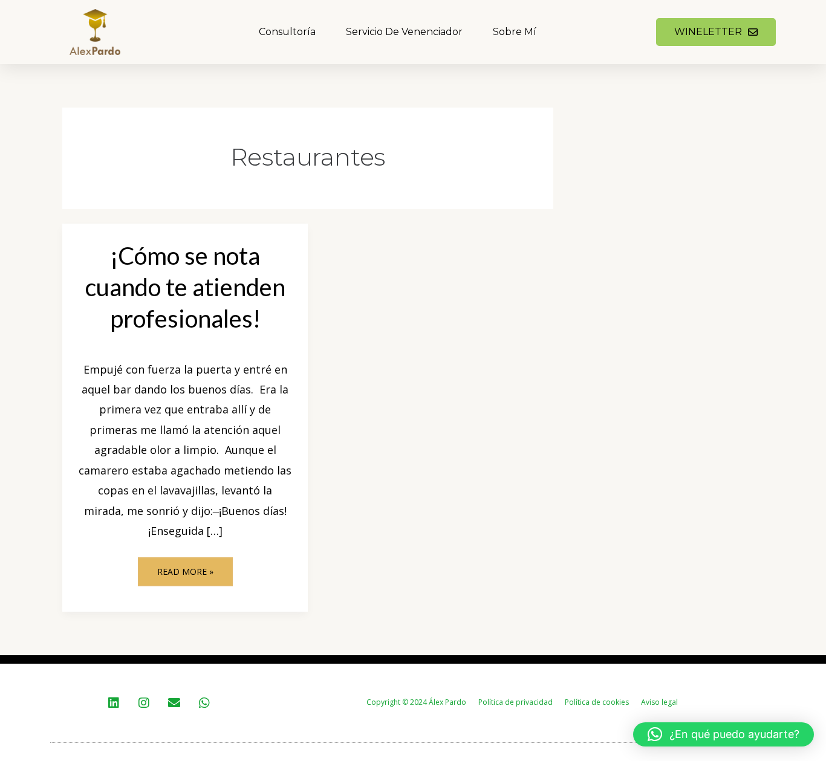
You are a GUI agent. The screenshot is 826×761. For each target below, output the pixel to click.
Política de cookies (597, 702)
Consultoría (287, 31)
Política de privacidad (515, 702)
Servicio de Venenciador (404, 31)
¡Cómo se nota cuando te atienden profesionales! (185, 287)
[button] (723, 734)
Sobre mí (514, 31)
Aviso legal (659, 702)
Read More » (191, 567)
